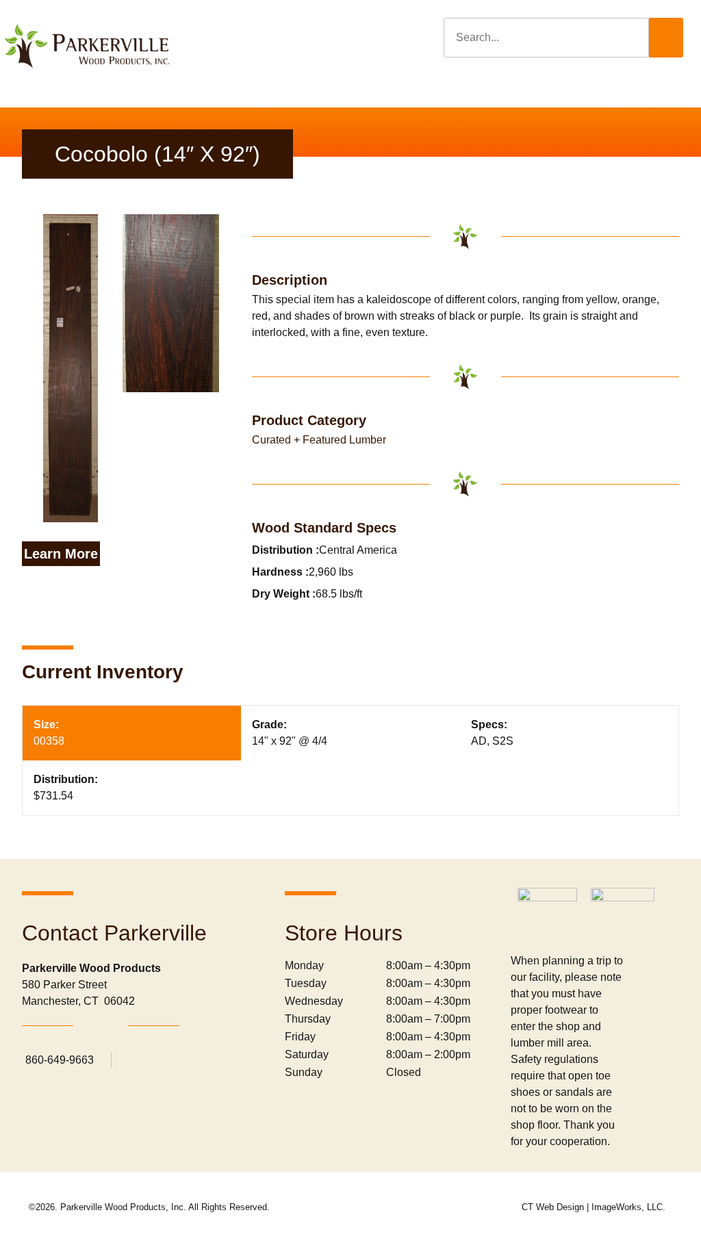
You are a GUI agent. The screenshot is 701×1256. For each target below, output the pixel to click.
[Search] (666, 37)
